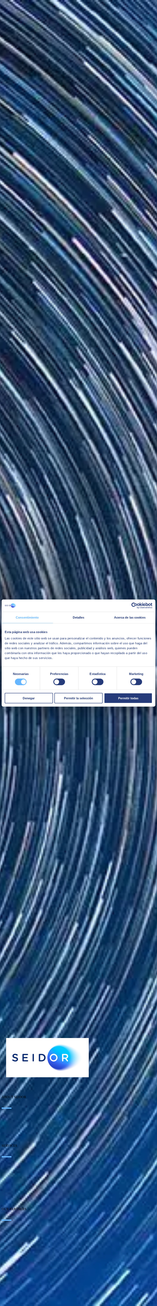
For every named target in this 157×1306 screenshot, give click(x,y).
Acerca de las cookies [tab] (130, 617)
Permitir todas (128, 698)
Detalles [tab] (78, 617)
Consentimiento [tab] (27, 617)
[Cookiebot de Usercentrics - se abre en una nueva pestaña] (134, 605)
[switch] (59, 681)
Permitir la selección (78, 698)
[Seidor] (47, 1057)
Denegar (29, 698)
